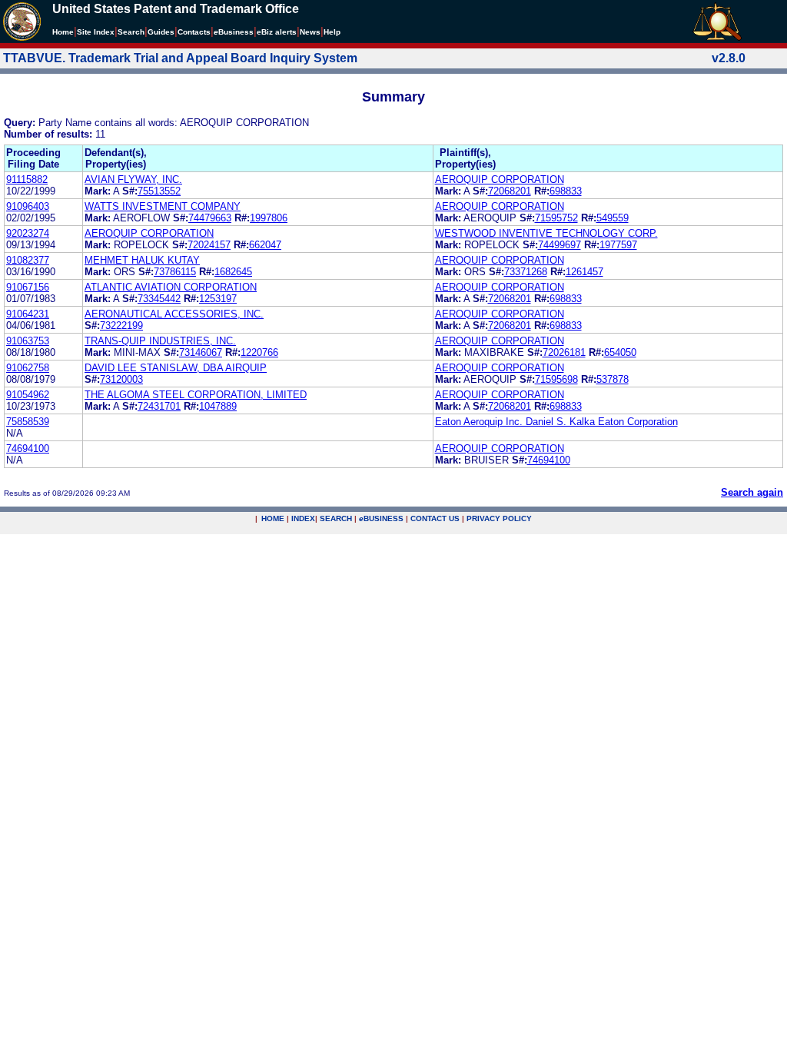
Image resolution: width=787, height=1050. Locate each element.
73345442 (159, 298)
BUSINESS (381, 518)
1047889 (218, 406)
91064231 (27, 314)
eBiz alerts (277, 32)
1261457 (584, 271)
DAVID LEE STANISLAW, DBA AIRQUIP (176, 368)
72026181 (564, 352)
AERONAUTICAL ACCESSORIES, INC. (174, 314)
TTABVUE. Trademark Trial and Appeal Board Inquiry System (180, 58)
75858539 (27, 421)
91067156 (27, 287)
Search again (752, 492)
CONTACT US (435, 518)
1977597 (618, 245)
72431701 (159, 406)
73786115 (175, 271)
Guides (161, 32)
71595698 (556, 379)
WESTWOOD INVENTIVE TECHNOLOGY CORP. (546, 233)
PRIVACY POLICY (499, 518)
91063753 (27, 341)
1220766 (259, 352)
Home (63, 32)
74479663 (209, 218)
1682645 (233, 271)
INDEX (303, 518)
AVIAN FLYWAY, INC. (133, 179)
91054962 (27, 394)
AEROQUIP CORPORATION (499, 179)
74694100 (27, 448)
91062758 (27, 368)
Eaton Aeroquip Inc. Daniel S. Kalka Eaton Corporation (556, 421)
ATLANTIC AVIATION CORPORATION (171, 287)
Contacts (194, 32)
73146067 (200, 352)
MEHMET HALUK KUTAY (142, 260)
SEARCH (336, 518)
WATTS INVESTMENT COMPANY (163, 206)
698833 (566, 191)
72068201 (509, 191)
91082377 (27, 260)
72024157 (209, 245)
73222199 (121, 325)
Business (234, 32)
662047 (265, 245)
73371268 (525, 271)
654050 (620, 352)
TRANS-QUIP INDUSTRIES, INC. (160, 341)
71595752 (556, 218)
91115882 (27, 179)
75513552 (159, 191)
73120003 (121, 379)
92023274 (27, 233)
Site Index (96, 32)
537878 (612, 379)
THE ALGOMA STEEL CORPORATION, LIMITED (196, 394)
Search (131, 32)
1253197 (218, 298)
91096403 (27, 206)
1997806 (268, 218)
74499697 (559, 245)
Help (332, 32)
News (310, 32)
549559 (612, 218)
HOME (272, 518)
